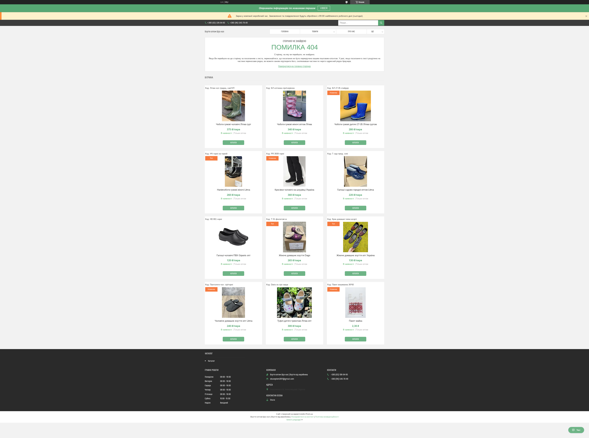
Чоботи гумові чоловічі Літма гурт (233, 124)
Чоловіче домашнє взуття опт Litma (233, 320)
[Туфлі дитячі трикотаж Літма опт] (294, 302)
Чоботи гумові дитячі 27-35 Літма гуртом (355, 124)
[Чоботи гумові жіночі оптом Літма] (294, 106)
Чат (578, 430)
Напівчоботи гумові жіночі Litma (233, 189)
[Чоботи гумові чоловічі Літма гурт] (233, 106)
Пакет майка (355, 320)
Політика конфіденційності (327, 417)
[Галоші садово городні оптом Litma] (355, 171)
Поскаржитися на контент (302, 417)
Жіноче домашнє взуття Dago (294, 255)
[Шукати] (381, 23)
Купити (233, 143)
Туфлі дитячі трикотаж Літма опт (294, 320)
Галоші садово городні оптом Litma (355, 189)
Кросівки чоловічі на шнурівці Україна (294, 189)
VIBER (324, 8)
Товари (315, 31)
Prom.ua (309, 414)
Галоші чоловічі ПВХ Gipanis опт (233, 255)
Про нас (351, 31)
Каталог (211, 361)
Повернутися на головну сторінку (294, 66)
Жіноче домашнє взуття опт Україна (356, 255)
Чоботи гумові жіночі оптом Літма (294, 124)
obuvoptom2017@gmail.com (282, 379)
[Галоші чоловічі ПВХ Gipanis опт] (233, 237)
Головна (284, 31)
